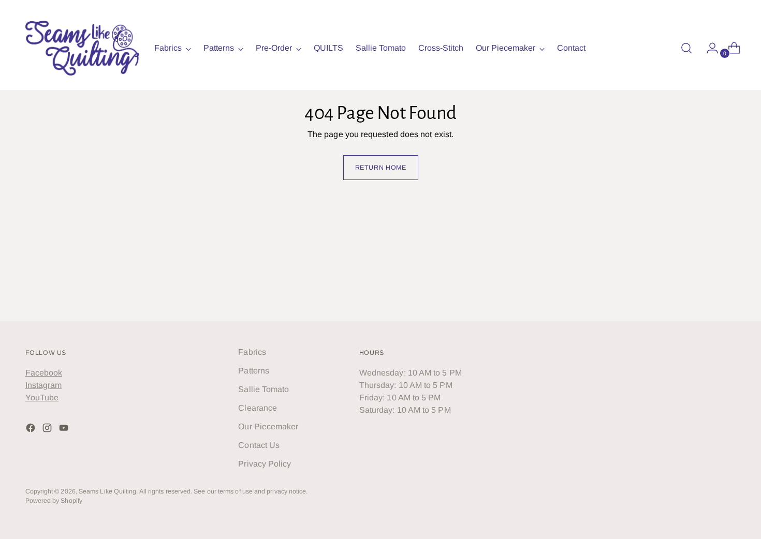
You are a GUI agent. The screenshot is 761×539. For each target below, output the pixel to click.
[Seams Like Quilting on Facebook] (31, 430)
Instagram (43, 385)
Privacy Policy (264, 463)
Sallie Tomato (263, 389)
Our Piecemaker (268, 426)
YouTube (42, 397)
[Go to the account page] (708, 48)
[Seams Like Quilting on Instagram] (48, 430)
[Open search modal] (686, 48)
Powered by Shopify (53, 500)
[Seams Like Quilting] (82, 48)
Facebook (44, 372)
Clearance (257, 407)
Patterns (253, 370)
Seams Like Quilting (108, 491)
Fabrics (252, 352)
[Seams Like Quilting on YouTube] (64, 430)
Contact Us (259, 445)
